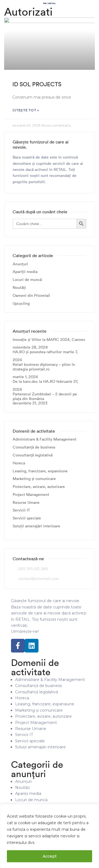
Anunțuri (20, 264)
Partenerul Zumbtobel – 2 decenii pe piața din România (45, 396)
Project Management (31, 494)
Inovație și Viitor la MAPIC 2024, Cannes (49, 339)
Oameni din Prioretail (31, 295)
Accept (50, 856)
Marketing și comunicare (34, 478)
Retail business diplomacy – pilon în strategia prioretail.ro (44, 367)
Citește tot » (25, 110)
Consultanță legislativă (33, 455)
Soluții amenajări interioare (36, 526)
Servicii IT (21, 510)
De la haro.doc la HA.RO (34, 381)
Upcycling (21, 303)
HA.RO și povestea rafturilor (37, 352)
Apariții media (25, 271)
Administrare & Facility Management (44, 439)
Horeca (19, 463)
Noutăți (19, 287)
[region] (49, 836)
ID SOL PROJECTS (36, 84)
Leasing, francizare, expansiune (40, 471)
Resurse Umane (26, 502)
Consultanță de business (34, 447)
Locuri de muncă (27, 279)
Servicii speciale (27, 518)
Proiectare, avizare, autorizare (39, 486)
